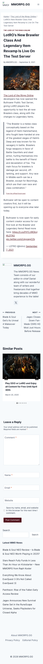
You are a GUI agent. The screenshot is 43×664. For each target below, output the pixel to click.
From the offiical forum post (15, 193)
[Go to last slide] (6, 377)
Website (9, 500)
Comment (11, 437)
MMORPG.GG (11, 62)
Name (8, 475)
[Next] (37, 377)
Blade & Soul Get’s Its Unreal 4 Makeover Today (10, 320)
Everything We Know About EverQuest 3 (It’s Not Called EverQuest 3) (17, 579)
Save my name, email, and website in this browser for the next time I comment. (22, 510)
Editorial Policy (30, 640)
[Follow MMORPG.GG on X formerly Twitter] (16, 302)
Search (6, 530)
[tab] (17, 403)
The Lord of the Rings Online (17, 30)
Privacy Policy (12, 640)
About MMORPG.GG (21, 635)
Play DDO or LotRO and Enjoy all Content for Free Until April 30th (21, 386)
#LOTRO (10, 235)
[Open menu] (38, 4)
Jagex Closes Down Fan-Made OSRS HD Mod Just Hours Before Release (32, 322)
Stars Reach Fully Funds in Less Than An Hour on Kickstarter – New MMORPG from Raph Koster (21, 564)
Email (8, 487)
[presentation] (21, 366)
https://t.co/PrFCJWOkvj (24, 232)
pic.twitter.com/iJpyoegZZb (20, 239)
